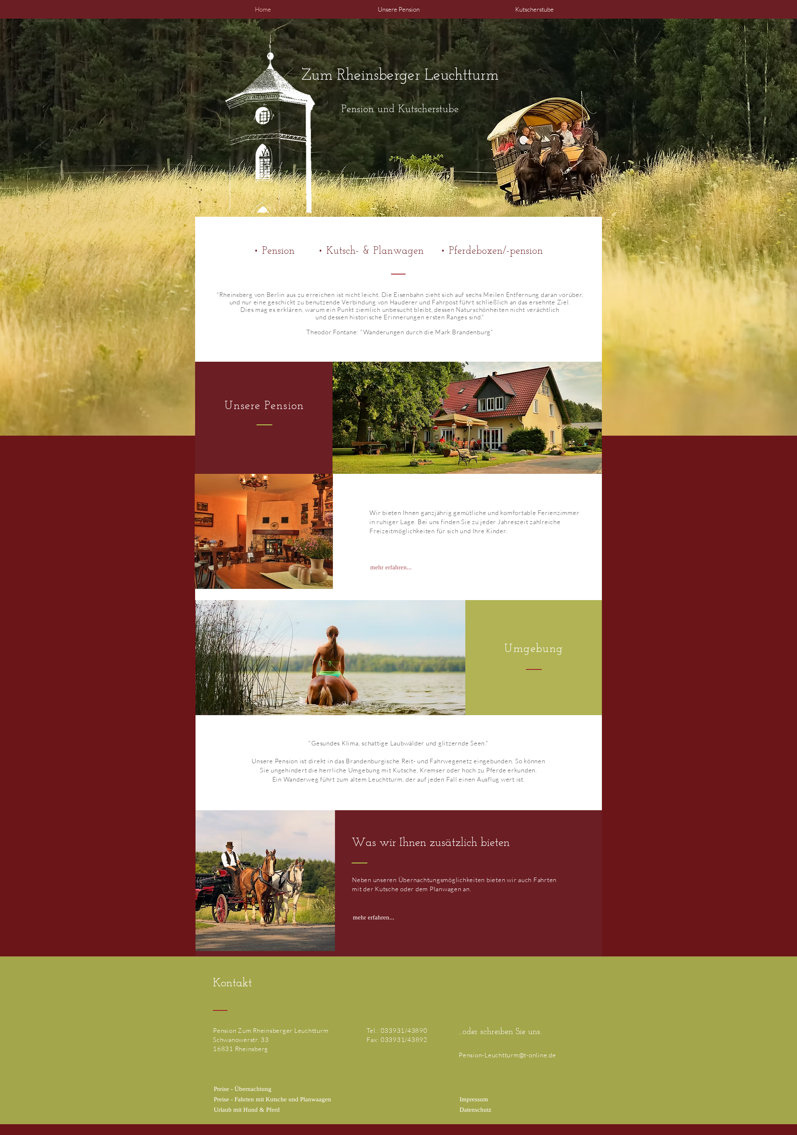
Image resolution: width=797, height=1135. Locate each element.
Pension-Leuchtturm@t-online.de (507, 1055)
